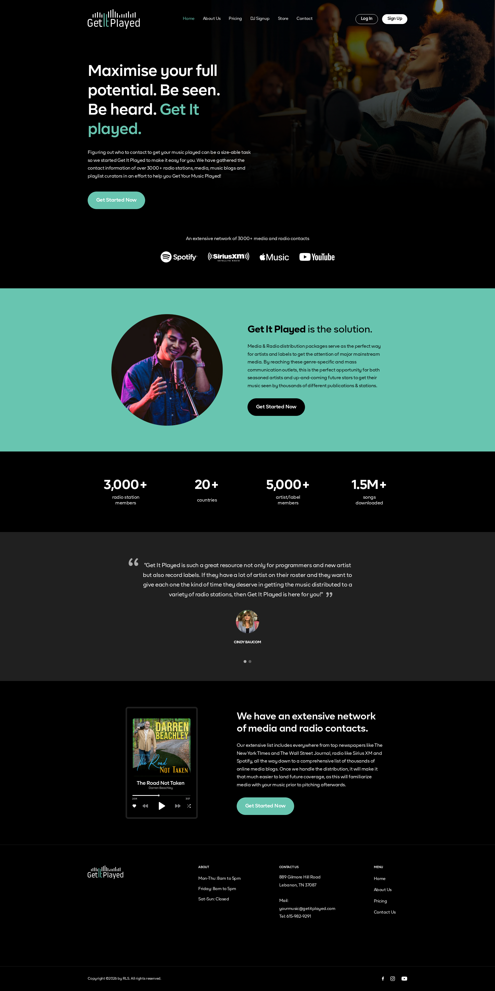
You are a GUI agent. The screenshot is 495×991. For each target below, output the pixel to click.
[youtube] (404, 979)
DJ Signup (260, 19)
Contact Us (385, 912)
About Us (212, 19)
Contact (304, 19)
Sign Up (394, 19)
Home (189, 19)
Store (283, 19)
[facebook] (383, 979)
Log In (367, 19)
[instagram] (392, 978)
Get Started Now (116, 200)
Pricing (235, 19)
